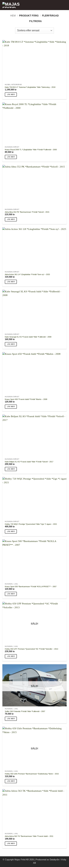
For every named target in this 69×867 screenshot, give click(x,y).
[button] (65, 5)
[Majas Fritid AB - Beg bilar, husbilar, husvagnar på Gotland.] (22, 5)
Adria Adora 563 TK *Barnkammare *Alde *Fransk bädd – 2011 (29, 836)
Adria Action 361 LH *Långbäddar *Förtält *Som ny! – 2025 (27, 274)
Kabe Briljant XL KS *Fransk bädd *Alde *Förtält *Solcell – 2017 (29, 462)
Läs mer (11, 94)
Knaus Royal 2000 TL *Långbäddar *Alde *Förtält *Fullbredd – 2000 (31, 150)
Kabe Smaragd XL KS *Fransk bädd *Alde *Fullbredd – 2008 (28, 337)
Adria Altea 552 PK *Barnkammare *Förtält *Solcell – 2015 (27, 212)
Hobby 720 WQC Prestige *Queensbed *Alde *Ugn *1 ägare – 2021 (31, 524)
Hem (13, 15)
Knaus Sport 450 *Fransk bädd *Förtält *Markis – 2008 (26, 399)
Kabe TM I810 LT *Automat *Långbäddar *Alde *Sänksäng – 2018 (30, 87)
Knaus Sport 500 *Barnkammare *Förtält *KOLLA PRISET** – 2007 (30, 586)
